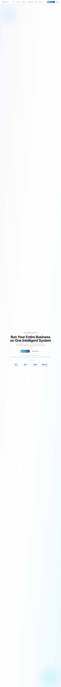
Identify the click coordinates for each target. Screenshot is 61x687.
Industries (23, 1)
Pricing (36, 1)
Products (17, 1)
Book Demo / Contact (50, 1)
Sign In (57, 1)
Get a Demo (24, 351)
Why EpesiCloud (30, 1)
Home (14, 1)
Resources (40, 1)
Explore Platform (35, 351)
